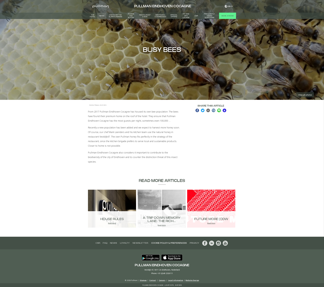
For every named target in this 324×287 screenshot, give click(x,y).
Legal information (175, 280)
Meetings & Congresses (160, 15)
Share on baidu (224, 110)
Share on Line (219, 110)
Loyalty (125, 243)
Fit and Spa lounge (186, 15)
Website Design (192, 280)
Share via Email (208, 110)
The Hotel (92, 15)
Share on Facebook (197, 110)
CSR (196, 16)
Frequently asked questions (209, 15)
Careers (162, 280)
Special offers (174, 15)
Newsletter (140, 243)
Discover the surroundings (115, 15)
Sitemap (143, 280)
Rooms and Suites (131, 15)
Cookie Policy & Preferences (169, 243)
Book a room (228, 16)
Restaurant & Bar (145, 15)
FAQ (105, 243)
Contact (152, 280)
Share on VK (213, 110)
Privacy (194, 243)
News (101, 16)
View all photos (305, 95)
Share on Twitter (202, 110)
